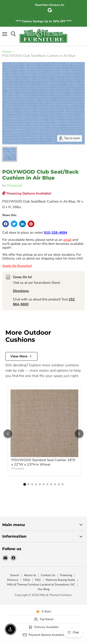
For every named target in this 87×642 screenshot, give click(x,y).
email (67, 239)
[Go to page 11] (63, 484)
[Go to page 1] (24, 484)
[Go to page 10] (59, 484)
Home (6, 52)
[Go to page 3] (32, 484)
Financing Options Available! (28, 193)
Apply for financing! (17, 265)
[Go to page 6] (44, 484)
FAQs (26, 580)
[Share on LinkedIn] (22, 224)
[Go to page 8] (51, 484)
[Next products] (79, 433)
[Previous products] (8, 433)
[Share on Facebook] (5, 224)
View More (18, 356)
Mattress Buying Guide (60, 580)
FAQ (38, 580)
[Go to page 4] (36, 484)
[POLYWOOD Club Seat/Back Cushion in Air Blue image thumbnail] (9, 154)
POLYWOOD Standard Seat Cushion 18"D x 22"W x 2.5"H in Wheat (43, 462)
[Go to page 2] (28, 484)
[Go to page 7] (47, 484)
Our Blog (44, 589)
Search (14, 575)
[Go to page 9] (55, 484)
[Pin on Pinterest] (31, 224)
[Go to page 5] (40, 484)
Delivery (12, 580)
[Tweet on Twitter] (14, 224)
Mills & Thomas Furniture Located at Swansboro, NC (41, 585)
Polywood (14, 185)
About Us (30, 575)
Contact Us (48, 575)
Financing (66, 575)
